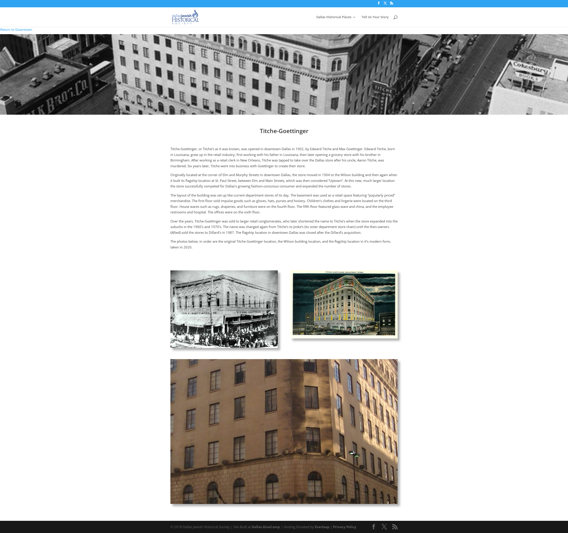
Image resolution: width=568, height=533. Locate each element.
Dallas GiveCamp (266, 527)
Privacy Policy (344, 527)
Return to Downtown (16, 29)
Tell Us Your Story (375, 17)
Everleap (322, 527)
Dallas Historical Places (333, 17)
